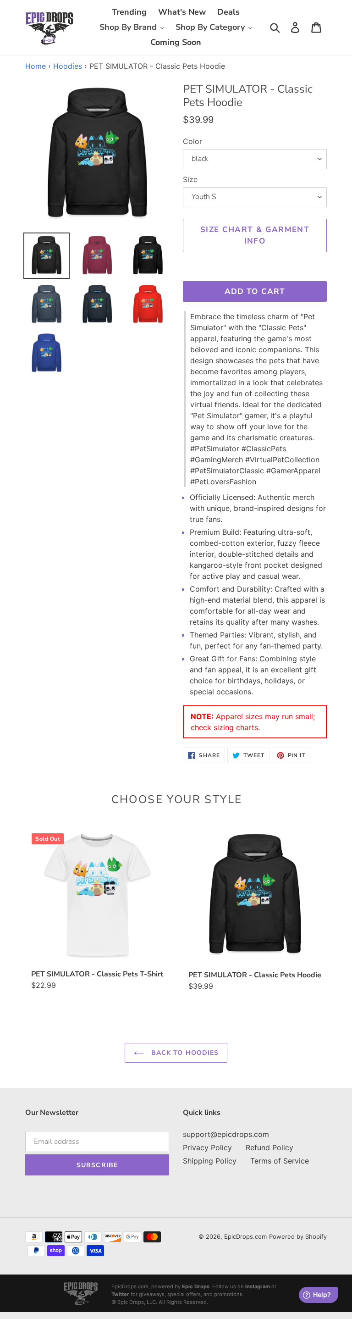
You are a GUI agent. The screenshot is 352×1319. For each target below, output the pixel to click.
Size (190, 179)
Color (192, 141)
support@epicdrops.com (226, 1134)
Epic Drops (195, 1286)
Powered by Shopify (298, 1236)
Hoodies (67, 66)
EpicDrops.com (245, 1236)
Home (35, 66)
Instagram (257, 1286)
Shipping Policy (209, 1160)
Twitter (120, 1294)
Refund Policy (269, 1147)
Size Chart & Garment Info (254, 235)
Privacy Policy (207, 1147)
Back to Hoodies (184, 1052)
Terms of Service (279, 1160)
